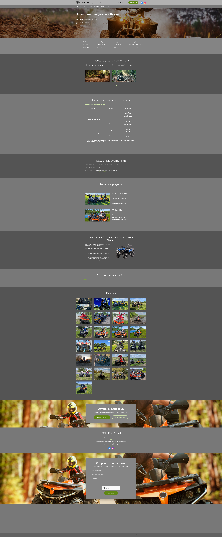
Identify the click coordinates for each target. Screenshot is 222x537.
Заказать (109, 6)
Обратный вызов (133, 2)
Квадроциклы (78, 6)
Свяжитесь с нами (120, 417)
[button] (97, 76)
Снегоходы (85, 6)
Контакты (103, 6)
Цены (91, 6)
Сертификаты (96, 6)
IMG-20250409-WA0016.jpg (83, 279)
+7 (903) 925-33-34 (122, 2)
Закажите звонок (101, 417)
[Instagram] (145, 2)
